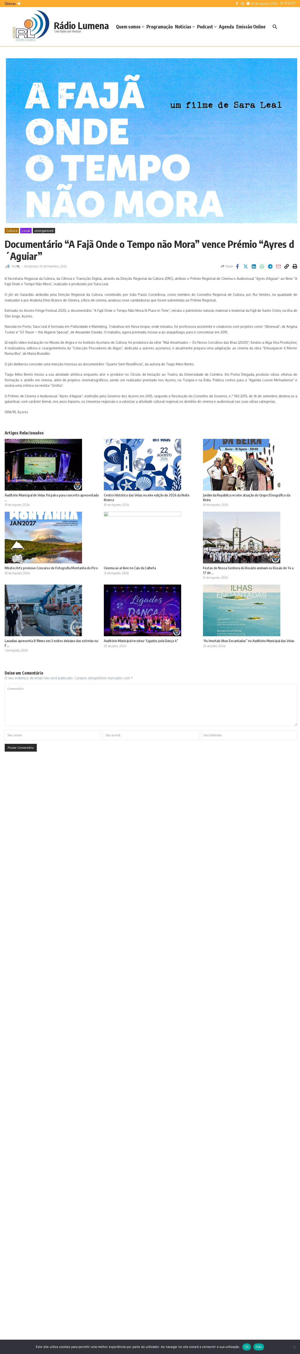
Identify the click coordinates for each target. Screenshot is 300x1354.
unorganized (43, 231)
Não (259, 1347)
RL (18, 266)
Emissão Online (251, 26)
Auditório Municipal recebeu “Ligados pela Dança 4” (141, 641)
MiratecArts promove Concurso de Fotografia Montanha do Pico (51, 568)
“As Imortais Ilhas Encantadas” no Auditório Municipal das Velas (248, 641)
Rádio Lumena (81, 25)
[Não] (294, 1347)
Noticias (183, 26)
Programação (159, 26)
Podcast (205, 26)
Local (26, 231)
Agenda (226, 26)
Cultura (11, 231)
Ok (247, 1347)
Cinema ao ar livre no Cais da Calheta (130, 568)
